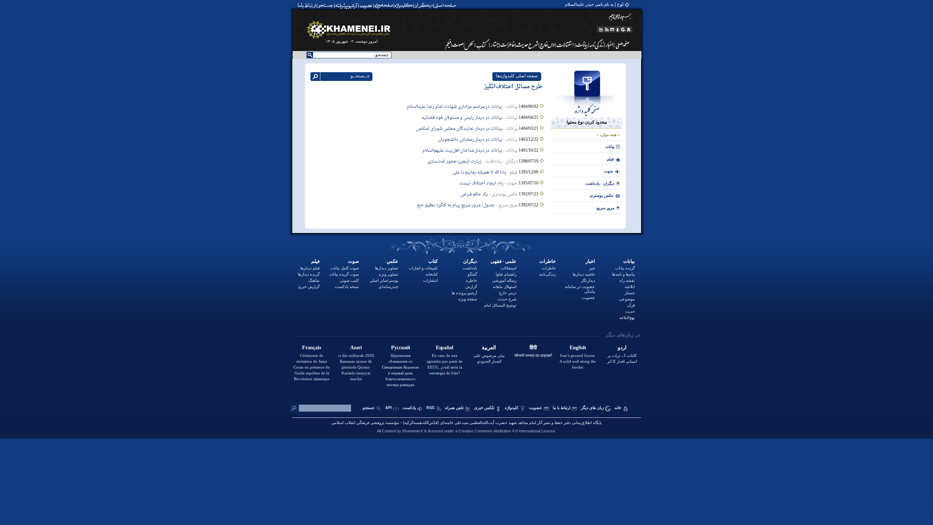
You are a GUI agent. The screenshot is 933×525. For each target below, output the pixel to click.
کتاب (433, 261)
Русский (400, 347)
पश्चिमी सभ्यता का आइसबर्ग (533, 355)
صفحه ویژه (467, 299)
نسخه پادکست (347, 286)
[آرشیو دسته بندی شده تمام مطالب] (347, 5)
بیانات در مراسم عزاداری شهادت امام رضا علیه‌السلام (454, 107)
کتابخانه (432, 274)
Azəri (356, 347)
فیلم (315, 261)
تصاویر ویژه (388, 274)
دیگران (470, 261)
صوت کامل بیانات (345, 268)
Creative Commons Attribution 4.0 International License (506, 431)
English (578, 347)
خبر (592, 268)
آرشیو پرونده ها (464, 293)
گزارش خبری (309, 286)
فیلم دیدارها (310, 268)
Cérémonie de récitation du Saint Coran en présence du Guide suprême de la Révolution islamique (311, 367)
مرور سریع (605, 208)
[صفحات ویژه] (383, 5)
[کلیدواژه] (403, 5)
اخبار (590, 261)
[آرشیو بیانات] (582, 44)
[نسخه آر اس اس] (606, 29)
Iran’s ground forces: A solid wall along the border (577, 361)
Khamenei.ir (412, 431)
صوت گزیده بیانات (344, 274)
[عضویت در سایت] (365, 5)
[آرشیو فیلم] (447, 44)
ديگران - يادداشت (599, 183)
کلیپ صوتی (349, 280)
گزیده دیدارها (309, 274)
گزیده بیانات (625, 268)
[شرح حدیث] (527, 44)
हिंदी (533, 347)
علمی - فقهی (503, 261)
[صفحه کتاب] (482, 44)
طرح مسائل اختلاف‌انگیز (513, 87)
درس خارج (507, 293)
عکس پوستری (602, 195)
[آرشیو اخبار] (609, 44)
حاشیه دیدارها (584, 274)
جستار (630, 293)
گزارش (471, 286)
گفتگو (472, 274)
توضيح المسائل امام (500, 305)
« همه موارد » (608, 134)
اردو (622, 347)
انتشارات (430, 280)
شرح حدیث (506, 299)
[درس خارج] (547, 44)
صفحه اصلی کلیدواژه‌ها (517, 75)
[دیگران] (424, 5)
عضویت (588, 297)
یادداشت (470, 268)
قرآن (631, 305)
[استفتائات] (565, 44)
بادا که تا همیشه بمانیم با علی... (477, 172)
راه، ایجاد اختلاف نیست (481, 183)
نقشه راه (627, 280)
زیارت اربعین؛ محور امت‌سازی (454, 162)
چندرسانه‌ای (388, 286)
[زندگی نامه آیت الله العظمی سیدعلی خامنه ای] (596, 44)
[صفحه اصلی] (447, 5)
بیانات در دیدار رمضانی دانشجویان (470, 140)
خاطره (471, 280)
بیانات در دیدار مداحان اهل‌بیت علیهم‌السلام (462, 151)
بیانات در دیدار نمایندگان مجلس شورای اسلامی (459, 129)
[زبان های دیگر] (623, 29)
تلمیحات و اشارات (423, 268)
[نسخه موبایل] (600, 29)
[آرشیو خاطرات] (507, 44)
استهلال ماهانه (504, 286)
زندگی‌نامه (547, 274)
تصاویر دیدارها (386, 268)
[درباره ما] (617, 29)
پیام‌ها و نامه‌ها (623, 274)
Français (311, 347)
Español (444, 347)
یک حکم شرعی (474, 194)
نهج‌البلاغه (627, 317)
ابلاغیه (630, 286)
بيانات (609, 146)
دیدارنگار (588, 280)
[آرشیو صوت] (458, 44)
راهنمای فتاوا (506, 274)
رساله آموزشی (504, 280)
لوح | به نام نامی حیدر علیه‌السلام (594, 4)
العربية (489, 347)
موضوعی (627, 299)
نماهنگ (314, 280)
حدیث (630, 311)
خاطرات (547, 261)
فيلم (610, 159)
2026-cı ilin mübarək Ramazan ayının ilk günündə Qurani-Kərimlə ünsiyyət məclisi (356, 367)
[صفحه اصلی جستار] (494, 44)
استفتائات (508, 268)
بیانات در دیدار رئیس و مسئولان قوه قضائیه (462, 118)
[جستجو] (326, 5)
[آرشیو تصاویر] (470, 44)
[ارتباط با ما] (306, 5)
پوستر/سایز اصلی (384, 280)
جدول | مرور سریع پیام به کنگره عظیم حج (456, 205)
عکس (392, 261)
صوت (608, 171)
